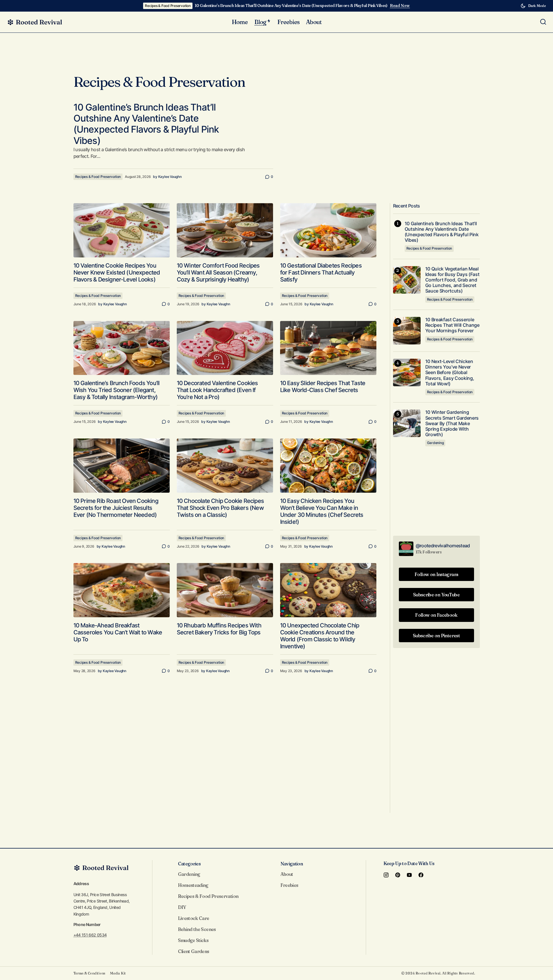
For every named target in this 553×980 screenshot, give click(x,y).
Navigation (291, 864)
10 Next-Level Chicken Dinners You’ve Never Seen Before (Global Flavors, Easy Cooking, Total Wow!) (449, 373)
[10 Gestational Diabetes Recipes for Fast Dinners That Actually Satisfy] (328, 230)
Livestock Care (193, 918)
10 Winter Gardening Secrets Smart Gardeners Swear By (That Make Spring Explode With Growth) (452, 423)
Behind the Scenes (197, 929)
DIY (182, 907)
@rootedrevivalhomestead (443, 545)
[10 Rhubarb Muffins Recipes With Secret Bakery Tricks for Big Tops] (225, 590)
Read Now (400, 5)
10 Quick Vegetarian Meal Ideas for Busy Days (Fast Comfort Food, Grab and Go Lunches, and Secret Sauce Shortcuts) (452, 280)
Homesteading (193, 885)
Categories (189, 864)
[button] (533, 6)
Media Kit (118, 973)
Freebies (289, 885)
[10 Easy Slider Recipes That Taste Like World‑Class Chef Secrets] (328, 348)
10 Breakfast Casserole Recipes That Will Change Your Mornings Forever (452, 325)
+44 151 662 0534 (90, 934)
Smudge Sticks (193, 940)
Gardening (435, 443)
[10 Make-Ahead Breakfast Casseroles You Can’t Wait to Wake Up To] (121, 590)
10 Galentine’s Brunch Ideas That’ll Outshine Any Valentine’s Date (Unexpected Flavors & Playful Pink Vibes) (291, 5)
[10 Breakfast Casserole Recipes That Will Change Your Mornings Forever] (407, 330)
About (286, 874)
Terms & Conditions (89, 973)
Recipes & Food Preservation (168, 5)
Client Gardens (193, 951)
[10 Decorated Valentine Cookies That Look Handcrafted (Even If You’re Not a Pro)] (225, 348)
